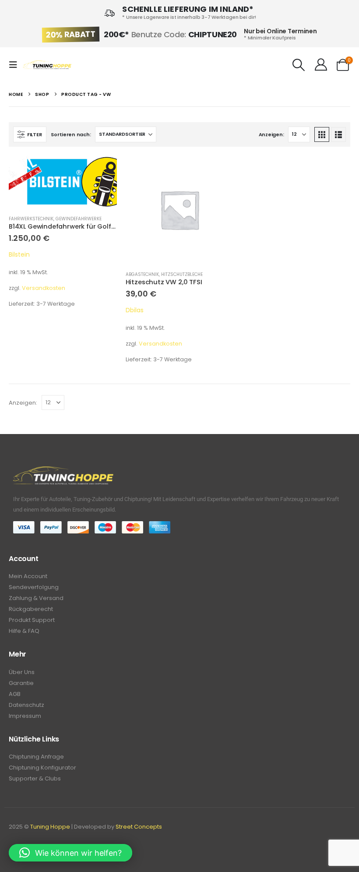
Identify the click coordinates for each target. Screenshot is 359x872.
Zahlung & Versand (36, 598)
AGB (15, 694)
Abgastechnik (142, 274)
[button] (16, 64)
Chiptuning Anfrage (36, 756)
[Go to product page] (63, 181)
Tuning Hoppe (50, 827)
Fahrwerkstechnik (31, 218)
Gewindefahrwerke (79, 218)
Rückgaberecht (31, 609)
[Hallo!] (320, 65)
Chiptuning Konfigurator (42, 767)
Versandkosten (43, 288)
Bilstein (19, 254)
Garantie (21, 683)
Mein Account (28, 576)
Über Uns (22, 672)
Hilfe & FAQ (24, 631)
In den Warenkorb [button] (102, 170)
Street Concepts (139, 827)
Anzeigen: (271, 134)
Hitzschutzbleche (182, 274)
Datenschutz (26, 705)
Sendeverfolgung (34, 587)
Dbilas (135, 310)
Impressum (25, 716)
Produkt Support (32, 620)
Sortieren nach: (71, 134)
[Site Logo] (47, 65)
